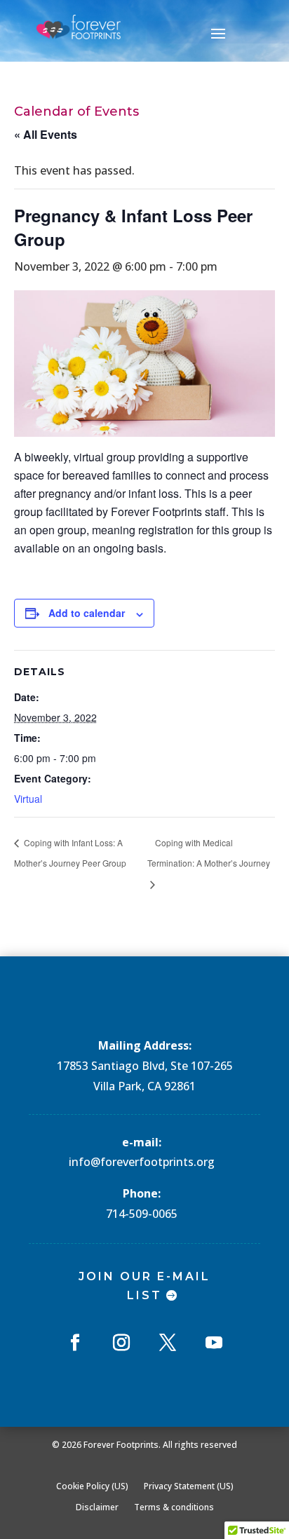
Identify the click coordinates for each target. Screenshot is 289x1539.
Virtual (28, 799)
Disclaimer (97, 1506)
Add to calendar (86, 613)
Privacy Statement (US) (189, 1485)
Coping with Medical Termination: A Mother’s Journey (208, 852)
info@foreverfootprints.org (142, 1161)
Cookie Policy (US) (92, 1485)
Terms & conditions (174, 1506)
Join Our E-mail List (144, 1286)
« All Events (45, 134)
